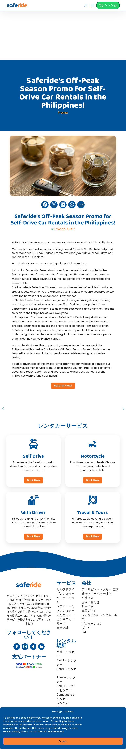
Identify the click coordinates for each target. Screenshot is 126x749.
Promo (63, 112)
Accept (63, 741)
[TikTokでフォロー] (33, 646)
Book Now (33, 480)
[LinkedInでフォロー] (41, 646)
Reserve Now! (63, 385)
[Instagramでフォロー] (25, 646)
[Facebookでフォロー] (16, 646)
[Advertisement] (63, 35)
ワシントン (106, 5)
